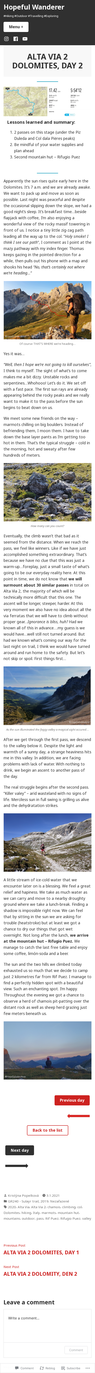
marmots (49, 1212)
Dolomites (12, 1212)
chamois (54, 1207)
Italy (36, 1212)
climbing (69, 1207)
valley (86, 1218)
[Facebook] (15, 39)
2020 (12, 1207)
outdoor (28, 1218)
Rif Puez (52, 1218)
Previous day (72, 1100)
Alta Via (23, 1207)
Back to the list (48, 1130)
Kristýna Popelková (23, 1195)
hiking (26, 1212)
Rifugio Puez (70, 1218)
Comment (76, 1350)
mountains (12, 1218)
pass (40, 1218)
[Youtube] (24, 39)
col (79, 1207)
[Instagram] (7, 39)
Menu (18, 26)
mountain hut (68, 1212)
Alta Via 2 (38, 1207)
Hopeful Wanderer (34, 6)
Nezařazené (59, 1201)
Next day (20, 1150)
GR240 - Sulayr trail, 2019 (28, 1201)
